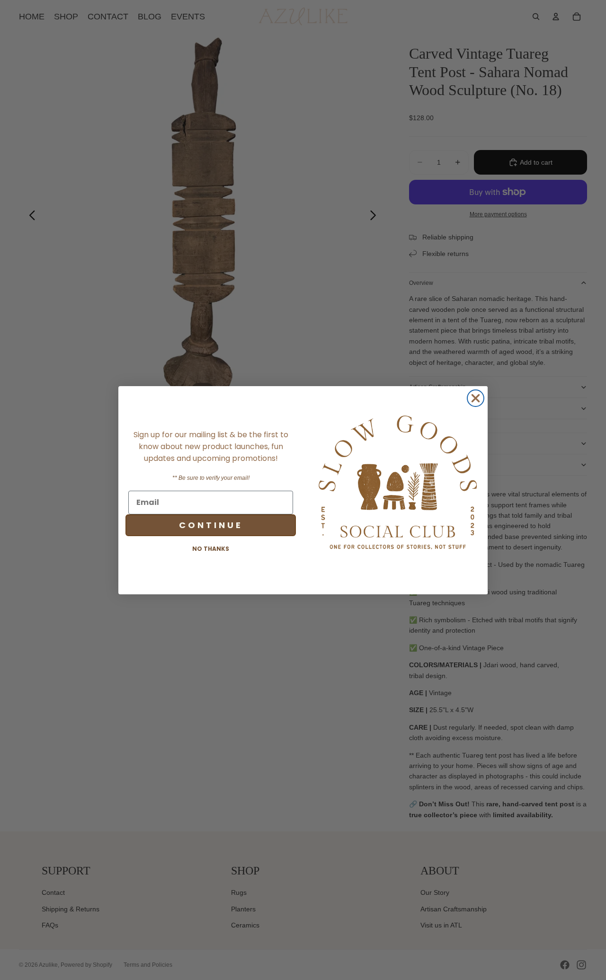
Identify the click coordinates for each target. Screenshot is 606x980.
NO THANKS (210, 548)
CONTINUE (211, 524)
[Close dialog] (475, 398)
